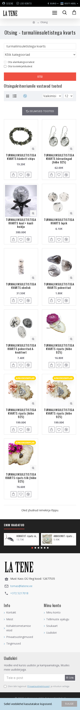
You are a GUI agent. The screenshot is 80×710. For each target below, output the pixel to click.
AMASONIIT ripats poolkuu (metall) (64, 536)
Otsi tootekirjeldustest (20, 66)
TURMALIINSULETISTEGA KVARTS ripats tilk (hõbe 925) (21, 477)
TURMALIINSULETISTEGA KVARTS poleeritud (59, 285)
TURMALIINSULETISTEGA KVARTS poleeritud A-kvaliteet (21, 348)
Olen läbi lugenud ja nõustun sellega (38, 686)
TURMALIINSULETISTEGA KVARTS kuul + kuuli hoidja (21, 223)
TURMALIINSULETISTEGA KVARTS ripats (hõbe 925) (59, 348)
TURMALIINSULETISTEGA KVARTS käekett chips (21, 156)
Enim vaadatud (14, 525)
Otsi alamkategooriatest (21, 62)
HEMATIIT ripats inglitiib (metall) (27, 536)
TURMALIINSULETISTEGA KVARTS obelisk (21, 285)
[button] (32, 548)
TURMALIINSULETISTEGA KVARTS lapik (59, 221)
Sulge (69, 703)
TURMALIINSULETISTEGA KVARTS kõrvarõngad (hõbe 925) (59, 158)
